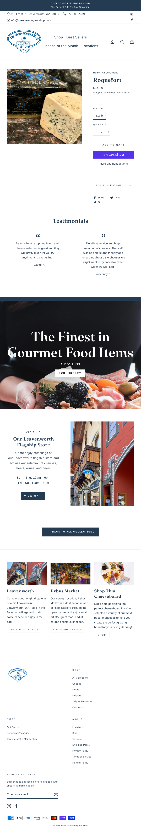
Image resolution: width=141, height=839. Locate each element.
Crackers (77, 707)
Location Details (24, 629)
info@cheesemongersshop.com (30, 20)
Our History (70, 373)
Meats (75, 689)
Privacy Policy (80, 751)
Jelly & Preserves (82, 701)
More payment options (114, 163)
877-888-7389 (76, 14)
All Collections (110, 72)
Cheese (76, 683)
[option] (70, 5)
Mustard (77, 695)
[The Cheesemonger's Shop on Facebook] (16, 806)
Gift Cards (13, 727)
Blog (75, 733)
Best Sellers (76, 37)
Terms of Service (81, 756)
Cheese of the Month (60, 46)
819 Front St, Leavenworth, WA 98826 (34, 14)
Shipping (98, 92)
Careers (77, 739)
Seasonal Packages (18, 733)
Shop (58, 37)
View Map (32, 496)
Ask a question (108, 185)
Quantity (101, 124)
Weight (99, 108)
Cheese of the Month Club (22, 739)
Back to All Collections (73, 532)
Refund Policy (80, 762)
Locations (90, 46)
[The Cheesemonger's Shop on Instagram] (9, 806)
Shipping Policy (81, 745)
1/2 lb (99, 115)
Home (96, 72)
